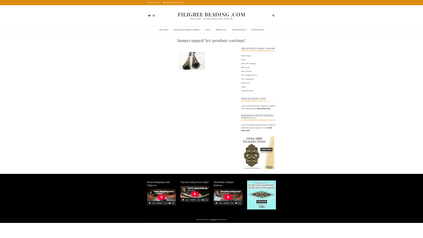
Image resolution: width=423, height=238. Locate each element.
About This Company (248, 63)
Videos (243, 60)
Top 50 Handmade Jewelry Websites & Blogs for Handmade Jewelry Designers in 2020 (258, 127)
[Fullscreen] (173, 203)
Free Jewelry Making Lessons (186, 30)
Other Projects (246, 71)
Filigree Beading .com (211, 14)
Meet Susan (245, 67)
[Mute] (170, 203)
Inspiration (221, 30)
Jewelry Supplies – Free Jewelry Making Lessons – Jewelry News (211, 19)
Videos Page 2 (246, 56)
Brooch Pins (245, 83)
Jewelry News (258, 30)
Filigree (243, 87)
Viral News (213, 219)
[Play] (150, 203)
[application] (161, 197)
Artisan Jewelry (239, 30)
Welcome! (163, 30)
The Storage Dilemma (249, 75)
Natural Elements (247, 91)
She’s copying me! (247, 79)
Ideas (207, 30)
